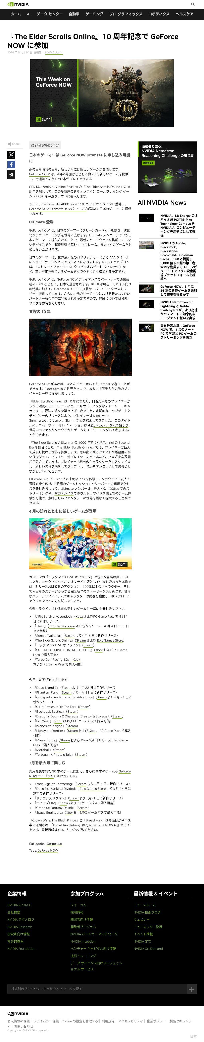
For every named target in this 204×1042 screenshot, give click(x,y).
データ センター (50, 14)
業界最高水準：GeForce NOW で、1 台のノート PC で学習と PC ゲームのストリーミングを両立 (178, 331)
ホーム (15, 14)
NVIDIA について (19, 905)
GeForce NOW (39, 174)
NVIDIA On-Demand (148, 949)
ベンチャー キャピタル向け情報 (93, 949)
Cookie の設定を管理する (80, 1021)
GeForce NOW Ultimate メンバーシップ (58, 209)
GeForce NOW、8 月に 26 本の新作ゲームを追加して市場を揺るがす (178, 290)
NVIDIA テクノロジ (20, 919)
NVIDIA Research (19, 927)
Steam (70, 636)
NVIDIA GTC (142, 941)
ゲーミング (94, 14)
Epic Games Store (62, 626)
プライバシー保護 (46, 1021)
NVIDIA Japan (54, 52)
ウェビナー (142, 919)
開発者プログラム (83, 927)
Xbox (79, 616)
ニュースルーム (145, 905)
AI (29, 14)
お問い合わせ (23, 1026)
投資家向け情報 (18, 934)
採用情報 (77, 912)
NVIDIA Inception (83, 941)
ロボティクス (159, 14)
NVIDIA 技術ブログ (147, 912)
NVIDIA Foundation (21, 949)
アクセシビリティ (130, 1021)
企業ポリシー (156, 1021)
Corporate (54, 844)
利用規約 (108, 1021)
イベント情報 (143, 934)
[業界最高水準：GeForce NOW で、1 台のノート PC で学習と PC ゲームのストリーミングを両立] (146, 328)
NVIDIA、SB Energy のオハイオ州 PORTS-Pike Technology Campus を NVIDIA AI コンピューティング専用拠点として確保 (179, 225)
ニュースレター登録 (148, 927)
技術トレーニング (83, 956)
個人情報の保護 (18, 1021)
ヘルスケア (184, 14)
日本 (193, 1036)
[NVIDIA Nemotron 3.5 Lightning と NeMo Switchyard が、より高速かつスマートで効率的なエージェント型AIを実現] (146, 304)
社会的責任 (15, 941)
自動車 (74, 14)
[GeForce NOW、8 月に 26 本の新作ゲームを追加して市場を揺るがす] (146, 289)
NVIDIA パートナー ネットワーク (94, 934)
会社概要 (13, 912)
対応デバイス (64, 493)
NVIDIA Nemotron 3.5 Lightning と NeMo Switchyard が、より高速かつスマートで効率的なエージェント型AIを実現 (179, 310)
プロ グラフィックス (125, 14)
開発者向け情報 (82, 919)
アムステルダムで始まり (111, 425)
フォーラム (78, 905)
